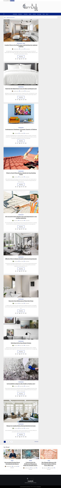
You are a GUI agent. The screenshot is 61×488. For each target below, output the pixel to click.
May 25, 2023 (21, 220)
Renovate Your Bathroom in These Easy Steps (21, 301)
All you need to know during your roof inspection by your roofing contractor (21, 217)
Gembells (30, 481)
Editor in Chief (45, 467)
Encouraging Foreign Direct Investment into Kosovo (12, 463)
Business (12, 460)
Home (5, 17)
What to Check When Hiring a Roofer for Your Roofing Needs (21, 173)
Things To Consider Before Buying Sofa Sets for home (21, 426)
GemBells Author (16, 91)
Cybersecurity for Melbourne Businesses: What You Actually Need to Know (30, 465)
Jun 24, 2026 (15, 466)
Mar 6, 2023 (21, 428)
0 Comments (28, 91)
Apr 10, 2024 (22, 91)
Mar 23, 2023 (21, 386)
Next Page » (36, 441)
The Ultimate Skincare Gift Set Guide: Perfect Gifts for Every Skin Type (48, 464)
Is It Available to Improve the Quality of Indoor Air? (21, 384)
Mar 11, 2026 (34, 467)
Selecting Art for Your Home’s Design (21, 343)
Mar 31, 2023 (22, 345)
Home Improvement (19, 43)
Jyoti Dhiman (16, 133)
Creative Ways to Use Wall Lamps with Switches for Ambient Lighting (21, 45)
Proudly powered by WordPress (25, 486)
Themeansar (39, 486)
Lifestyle (49, 460)
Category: (11, 17)
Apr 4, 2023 (21, 303)
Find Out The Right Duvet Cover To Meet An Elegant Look (21, 89)
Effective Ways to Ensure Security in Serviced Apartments (21, 259)
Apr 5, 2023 (21, 261)
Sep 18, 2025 (51, 467)
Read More (21, 56)
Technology (30, 460)
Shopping (24, 43)
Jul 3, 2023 (21, 133)
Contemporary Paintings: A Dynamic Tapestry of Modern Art (21, 130)
